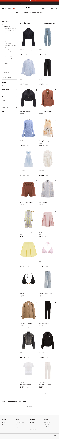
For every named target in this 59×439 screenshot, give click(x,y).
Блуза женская (23, 81)
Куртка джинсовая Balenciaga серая (27, 354)
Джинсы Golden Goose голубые (45, 293)
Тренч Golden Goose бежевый (26, 323)
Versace (40, 200)
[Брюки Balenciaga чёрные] (48, 311)
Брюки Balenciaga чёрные (44, 323)
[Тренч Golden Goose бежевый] (28, 311)
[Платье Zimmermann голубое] (28, 159)
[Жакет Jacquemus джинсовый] (28, 38)
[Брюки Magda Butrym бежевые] (48, 371)
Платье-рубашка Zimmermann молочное (47, 172)
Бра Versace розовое (43, 263)
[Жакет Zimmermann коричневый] (48, 98)
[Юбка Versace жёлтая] (28, 250)
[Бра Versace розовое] (48, 250)
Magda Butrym (42, 382)
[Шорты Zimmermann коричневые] (28, 189)
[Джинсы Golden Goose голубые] (48, 280)
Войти (43, 8)
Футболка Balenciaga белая (25, 384)
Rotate (40, 49)
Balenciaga (41, 322)
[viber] (48, 427)
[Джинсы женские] (48, 38)
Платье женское (23, 141)
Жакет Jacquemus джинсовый (26, 50)
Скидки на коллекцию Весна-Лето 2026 (30, 0)
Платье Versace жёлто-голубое (26, 232)
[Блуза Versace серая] (48, 189)
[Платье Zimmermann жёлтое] (48, 129)
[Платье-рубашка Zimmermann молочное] (48, 159)
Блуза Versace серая (43, 202)
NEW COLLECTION (35, 12)
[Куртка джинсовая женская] (28, 98)
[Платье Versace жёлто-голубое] (28, 220)
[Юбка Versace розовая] (48, 220)
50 (45, 393)
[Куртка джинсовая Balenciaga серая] (28, 341)
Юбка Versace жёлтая (24, 263)
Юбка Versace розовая (43, 232)
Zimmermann (41, 109)
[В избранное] (36, 29)
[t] (46, 427)
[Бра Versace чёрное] (28, 280)
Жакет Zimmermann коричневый (45, 111)
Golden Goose (42, 291)
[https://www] (44, 427)
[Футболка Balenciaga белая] (28, 371)
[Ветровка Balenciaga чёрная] (48, 341)
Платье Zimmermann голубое (26, 172)
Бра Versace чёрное (24, 293)
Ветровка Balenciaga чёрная (44, 354)
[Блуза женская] (28, 68)
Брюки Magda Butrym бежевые (45, 384)
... (42, 393)
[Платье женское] (28, 129)
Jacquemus (22, 49)
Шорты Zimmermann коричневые (26, 202)
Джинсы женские (42, 50)
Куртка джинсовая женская (25, 111)
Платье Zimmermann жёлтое (45, 141)
